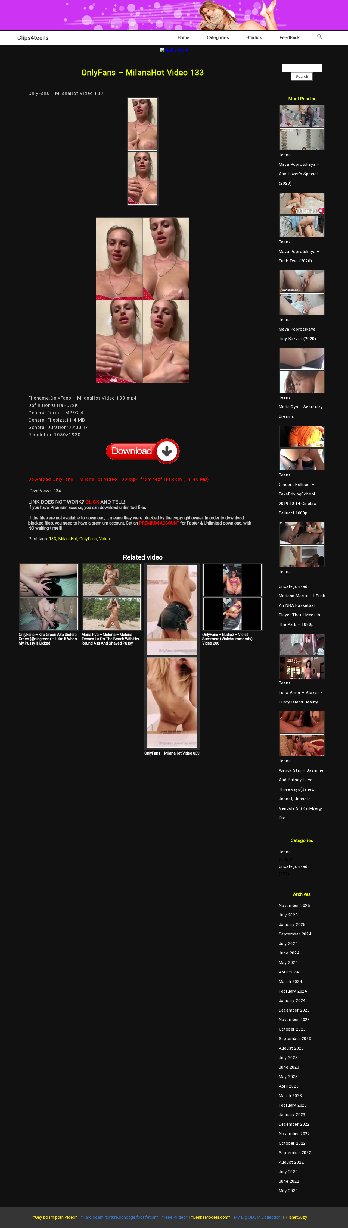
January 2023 (292, 1114)
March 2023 (290, 1095)
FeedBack (289, 37)
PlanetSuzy (296, 1217)
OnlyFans (88, 538)
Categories (218, 37)
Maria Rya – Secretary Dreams (301, 411)
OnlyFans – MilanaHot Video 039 (172, 753)
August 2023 (291, 1048)
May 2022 (288, 1190)
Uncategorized (293, 586)
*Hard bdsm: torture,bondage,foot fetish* (119, 1217)
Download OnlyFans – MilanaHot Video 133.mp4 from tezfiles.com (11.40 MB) (118, 479)
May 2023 (288, 1076)
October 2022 (292, 1143)
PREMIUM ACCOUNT (159, 523)
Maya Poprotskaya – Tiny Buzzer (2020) (299, 334)
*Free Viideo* (175, 1217)
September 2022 (295, 1152)
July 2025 (288, 915)
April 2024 (289, 972)
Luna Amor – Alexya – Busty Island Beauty (301, 697)
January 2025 (292, 924)
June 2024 (289, 953)
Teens (285, 851)
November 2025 (294, 905)
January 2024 (292, 1000)
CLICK (92, 502)
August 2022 (291, 1162)
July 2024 (288, 943)
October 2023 (292, 1029)
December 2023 (294, 1010)
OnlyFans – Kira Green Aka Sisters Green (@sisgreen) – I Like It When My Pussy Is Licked (48, 638)
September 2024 (295, 934)
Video (104, 538)
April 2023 (289, 1086)
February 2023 (293, 1105)
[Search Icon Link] (319, 37)
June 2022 (289, 1181)
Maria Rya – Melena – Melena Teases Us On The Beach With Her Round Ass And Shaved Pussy (110, 638)
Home (183, 37)
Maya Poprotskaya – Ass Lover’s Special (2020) (299, 174)
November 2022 (294, 1133)
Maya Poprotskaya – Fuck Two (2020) (299, 256)
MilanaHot (67, 538)
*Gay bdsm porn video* (55, 1217)
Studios (254, 37)
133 (52, 538)
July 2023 (288, 1057)
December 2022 (294, 1124)
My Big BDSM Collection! (258, 1217)
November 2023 (294, 1019)
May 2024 (288, 962)
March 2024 (290, 981)
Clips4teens (33, 37)
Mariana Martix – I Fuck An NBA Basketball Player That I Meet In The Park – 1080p (302, 610)
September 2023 (295, 1038)
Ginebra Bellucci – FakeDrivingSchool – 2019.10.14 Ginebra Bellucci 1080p (299, 499)
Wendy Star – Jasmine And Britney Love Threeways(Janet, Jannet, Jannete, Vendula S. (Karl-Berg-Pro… (301, 794)
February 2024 (293, 991)
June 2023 (289, 1067)
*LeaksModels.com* (210, 1217)
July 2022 (288, 1171)
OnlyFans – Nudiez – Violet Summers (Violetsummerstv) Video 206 (227, 638)
